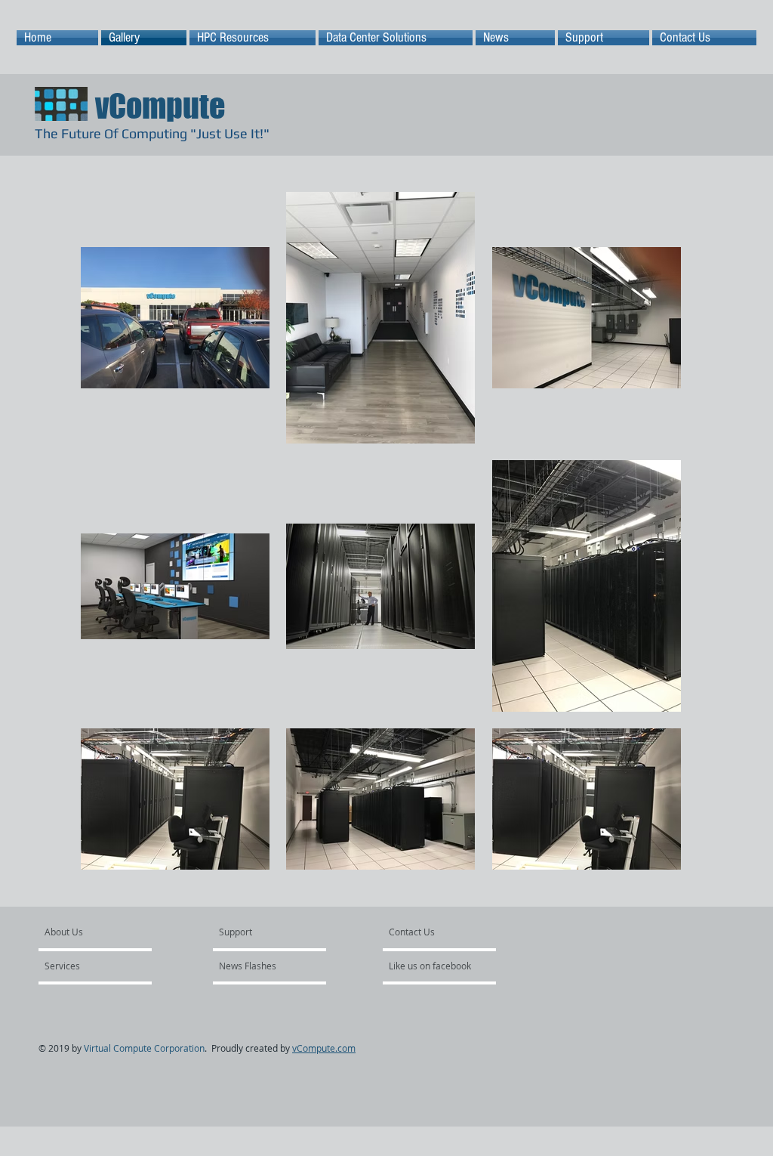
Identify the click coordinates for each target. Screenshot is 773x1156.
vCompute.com (324, 1048)
